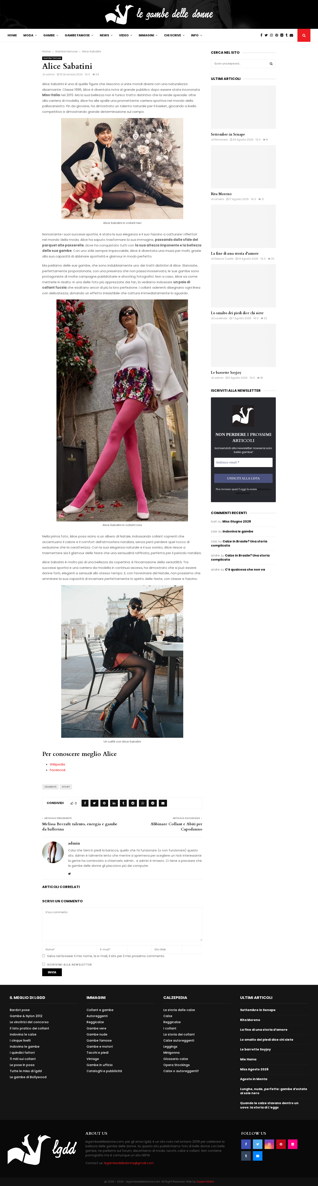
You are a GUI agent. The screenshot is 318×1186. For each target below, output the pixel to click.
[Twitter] (267, 35)
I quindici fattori (22, 1052)
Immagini (146, 35)
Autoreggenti (97, 1016)
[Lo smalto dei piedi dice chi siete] (243, 285)
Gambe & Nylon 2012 (26, 1016)
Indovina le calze (23, 1034)
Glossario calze (175, 1059)
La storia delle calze (179, 1010)
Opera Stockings (176, 1065)
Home (12, 35)
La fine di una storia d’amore (235, 253)
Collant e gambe (100, 1010)
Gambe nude (97, 1034)
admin (50, 74)
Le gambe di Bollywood (28, 1077)
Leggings (170, 1046)
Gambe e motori (100, 1046)
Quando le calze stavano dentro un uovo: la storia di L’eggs (269, 1105)
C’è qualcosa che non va (245, 569)
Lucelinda (220, 318)
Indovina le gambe (238, 531)
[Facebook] (262, 35)
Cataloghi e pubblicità (104, 1071)
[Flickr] (283, 35)
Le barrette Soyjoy (226, 372)
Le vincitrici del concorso (29, 1022)
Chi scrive (172, 35)
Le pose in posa (22, 1065)
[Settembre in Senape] (243, 107)
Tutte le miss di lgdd (26, 1071)
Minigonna (171, 1052)
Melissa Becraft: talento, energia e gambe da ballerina (79, 826)
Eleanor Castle (223, 258)
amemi (219, 199)
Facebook (58, 770)
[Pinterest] (277, 35)
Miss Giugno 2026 (236, 521)
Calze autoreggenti (178, 1040)
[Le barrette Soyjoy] (243, 345)
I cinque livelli (20, 1040)
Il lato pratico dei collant (29, 1028)
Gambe (49, 35)
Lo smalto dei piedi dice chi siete (237, 313)
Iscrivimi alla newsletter (69, 964)
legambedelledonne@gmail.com (129, 1163)
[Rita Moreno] (243, 166)
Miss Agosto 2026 (254, 1069)
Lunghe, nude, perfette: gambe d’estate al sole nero (273, 1091)
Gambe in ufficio (100, 1065)
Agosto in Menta (253, 1079)
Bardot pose (20, 1010)
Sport (66, 786)
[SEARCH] (271, 63)
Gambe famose (77, 35)
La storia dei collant (179, 1034)
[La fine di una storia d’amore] (243, 226)
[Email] (292, 35)
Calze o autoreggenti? (181, 1071)
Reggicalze (95, 1022)
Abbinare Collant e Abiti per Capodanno (176, 826)
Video (124, 35)
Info (195, 35)
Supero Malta (205, 1181)
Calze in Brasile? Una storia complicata (239, 543)
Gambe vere (96, 1028)
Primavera (221, 139)
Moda (28, 35)
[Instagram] (272, 35)
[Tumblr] (288, 35)
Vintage (93, 1059)
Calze (167, 1016)
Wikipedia (57, 764)
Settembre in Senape (228, 134)
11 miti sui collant (23, 1059)
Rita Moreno (221, 194)
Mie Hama (248, 1059)
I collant (169, 1028)
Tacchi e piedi (97, 1052)
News (104, 35)
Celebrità (50, 786)
